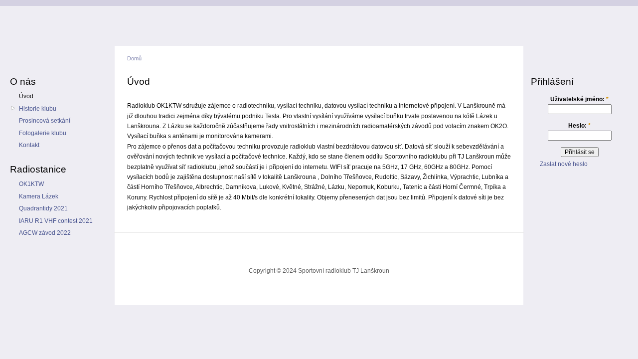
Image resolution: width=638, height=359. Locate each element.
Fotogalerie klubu (42, 133)
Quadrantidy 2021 (43, 208)
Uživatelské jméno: (579, 99)
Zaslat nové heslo (564, 164)
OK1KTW (31, 183)
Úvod (26, 96)
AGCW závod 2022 (45, 232)
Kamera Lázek (38, 196)
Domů (134, 58)
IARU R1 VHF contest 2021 (56, 220)
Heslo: (579, 125)
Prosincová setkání (44, 120)
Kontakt (29, 145)
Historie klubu (37, 108)
